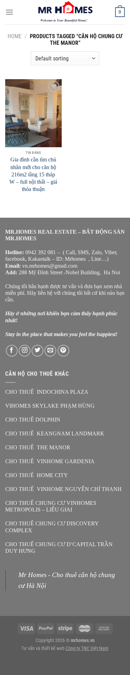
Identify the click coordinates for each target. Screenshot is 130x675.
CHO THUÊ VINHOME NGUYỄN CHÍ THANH (63, 489)
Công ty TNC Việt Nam (87, 648)
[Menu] (9, 11)
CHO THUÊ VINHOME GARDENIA (50, 461)
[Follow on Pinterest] (63, 351)
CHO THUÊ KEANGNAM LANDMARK (54, 433)
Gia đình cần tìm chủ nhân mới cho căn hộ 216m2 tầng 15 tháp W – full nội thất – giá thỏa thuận (33, 174)
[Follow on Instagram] (25, 351)
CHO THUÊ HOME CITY (36, 475)
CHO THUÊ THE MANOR (37, 447)
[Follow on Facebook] (12, 351)
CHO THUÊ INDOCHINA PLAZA (46, 392)
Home (14, 36)
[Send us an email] (50, 351)
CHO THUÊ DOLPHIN (32, 420)
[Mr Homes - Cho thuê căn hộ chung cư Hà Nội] (65, 12)
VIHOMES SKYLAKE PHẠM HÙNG (50, 406)
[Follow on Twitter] (37, 351)
